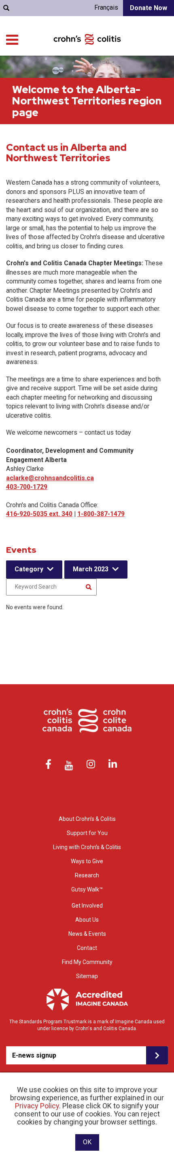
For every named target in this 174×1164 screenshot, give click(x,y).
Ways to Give (87, 861)
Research (87, 875)
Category (29, 569)
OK (87, 1142)
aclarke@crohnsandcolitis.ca (50, 478)
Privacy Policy (37, 1106)
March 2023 (90, 569)
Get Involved (87, 905)
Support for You (87, 833)
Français (106, 7)
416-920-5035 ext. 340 (39, 514)
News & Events (87, 934)
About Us (87, 919)
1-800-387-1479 (101, 514)
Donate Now (148, 8)
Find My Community (87, 962)
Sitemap (87, 976)
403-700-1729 (26, 487)
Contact (87, 948)
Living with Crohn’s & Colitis (87, 847)
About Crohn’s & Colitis (87, 819)
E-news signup (34, 1055)
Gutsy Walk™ (87, 889)
